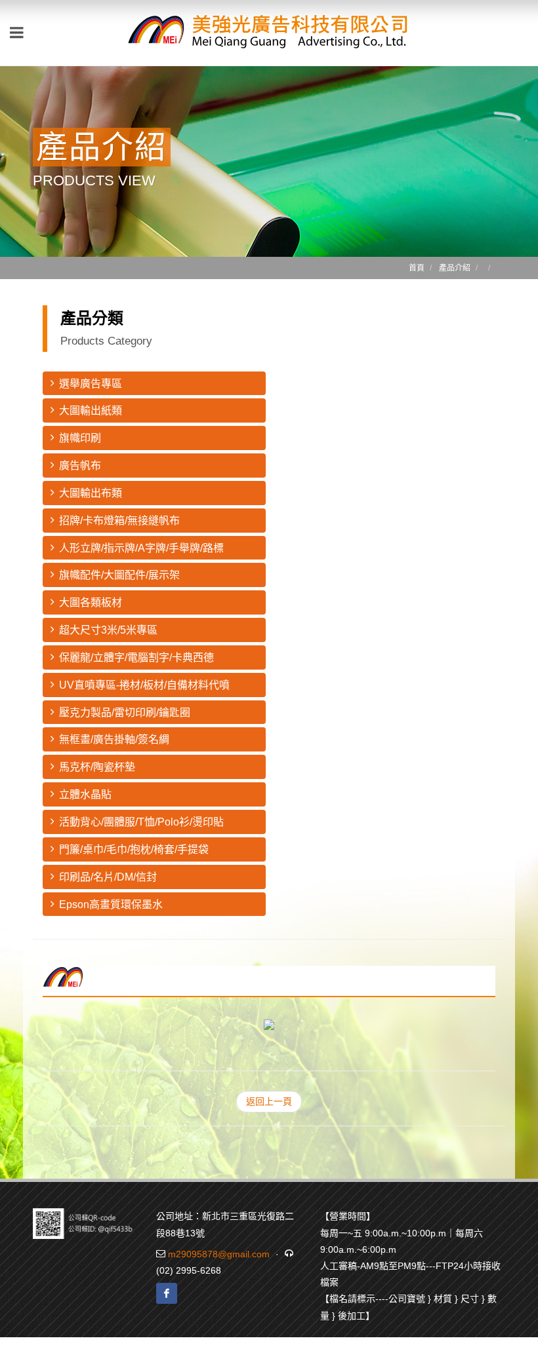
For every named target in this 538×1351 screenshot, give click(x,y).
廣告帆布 (80, 465)
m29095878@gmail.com (219, 1254)
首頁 (416, 268)
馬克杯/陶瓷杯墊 (97, 766)
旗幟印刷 (80, 438)
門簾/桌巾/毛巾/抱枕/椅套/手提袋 (134, 849)
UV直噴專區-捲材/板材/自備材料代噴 (144, 685)
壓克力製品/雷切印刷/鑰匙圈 (124, 712)
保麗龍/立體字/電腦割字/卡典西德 (136, 657)
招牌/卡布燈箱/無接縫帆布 (119, 520)
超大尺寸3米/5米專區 (108, 630)
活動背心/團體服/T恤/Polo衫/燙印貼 (141, 822)
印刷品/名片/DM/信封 (108, 877)
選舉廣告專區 (90, 383)
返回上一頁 (269, 1101)
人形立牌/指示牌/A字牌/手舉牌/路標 (141, 548)
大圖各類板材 (90, 602)
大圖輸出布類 (90, 493)
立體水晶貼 (85, 794)
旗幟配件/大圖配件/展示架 (119, 574)
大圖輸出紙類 (90, 410)
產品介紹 (454, 268)
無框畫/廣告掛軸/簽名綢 (114, 739)
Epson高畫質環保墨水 (111, 904)
